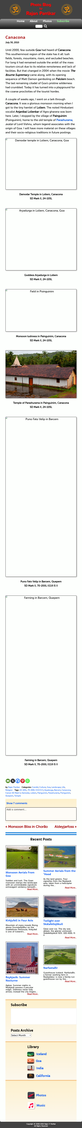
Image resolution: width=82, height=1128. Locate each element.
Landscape (56, 787)
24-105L (23, 790)
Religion (9, 790)
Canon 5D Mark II (13, 793)
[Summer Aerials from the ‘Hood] (59, 856)
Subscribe (63, 21)
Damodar (26, 793)
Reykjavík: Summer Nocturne (18, 978)
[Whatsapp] (27, 781)
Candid (35, 787)
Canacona (66, 790)
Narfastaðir (50, 968)
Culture (42, 787)
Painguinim (42, 793)
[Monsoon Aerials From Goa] (22, 857)
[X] (13, 781)
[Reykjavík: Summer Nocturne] (22, 958)
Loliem (33, 793)
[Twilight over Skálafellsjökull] (59, 906)
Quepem (9, 796)
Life (63, 787)
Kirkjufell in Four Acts (19, 920)
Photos (47, 21)
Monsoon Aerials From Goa (20, 874)
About (33, 21)
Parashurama (53, 793)
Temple (17, 796)
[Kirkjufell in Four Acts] (22, 907)
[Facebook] (17, 781)
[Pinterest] (22, 781)
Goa (49, 787)
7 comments (16, 803)
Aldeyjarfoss (64, 826)
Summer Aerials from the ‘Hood (59, 872)
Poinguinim (65, 793)
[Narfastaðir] (59, 955)
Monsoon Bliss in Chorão (28, 826)
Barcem (57, 790)
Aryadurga (48, 790)
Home (20, 21)
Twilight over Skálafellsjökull (53, 922)
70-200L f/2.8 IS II (35, 790)
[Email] (8, 781)
